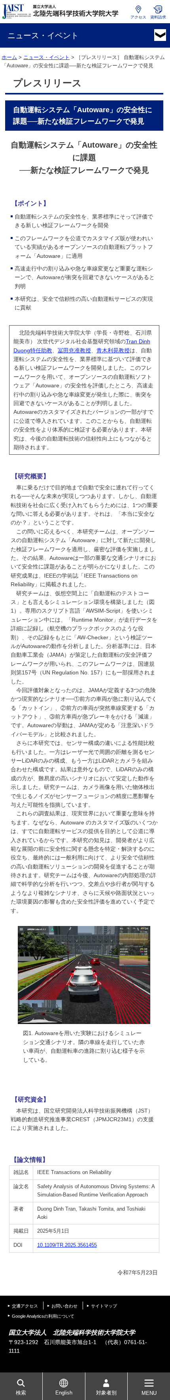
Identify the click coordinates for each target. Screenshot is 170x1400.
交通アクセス (25, 1306)
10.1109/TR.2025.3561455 (67, 1245)
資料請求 (158, 17)
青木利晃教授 (113, 350)
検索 (21, 1393)
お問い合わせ (64, 1306)
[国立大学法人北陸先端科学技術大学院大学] (61, 11)
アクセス (138, 17)
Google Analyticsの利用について (43, 1316)
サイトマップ (104, 1306)
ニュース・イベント (46, 57)
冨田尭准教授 (74, 350)
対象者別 (106, 1393)
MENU (149, 1393)
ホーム (9, 57)
